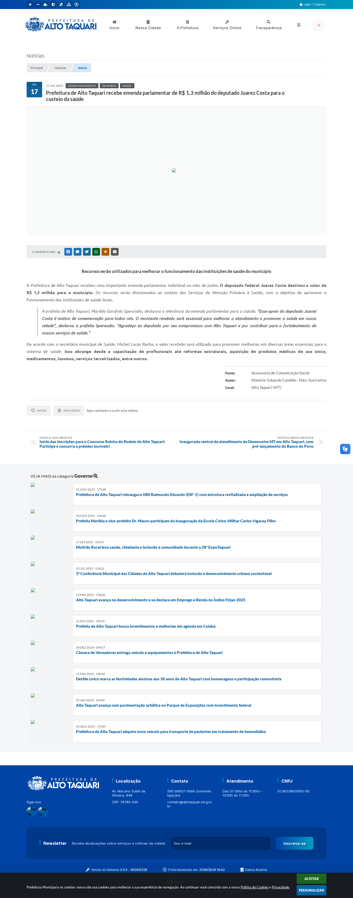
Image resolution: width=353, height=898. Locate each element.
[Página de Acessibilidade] (76, 4)
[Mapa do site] (68, 4)
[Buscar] (319, 25)
